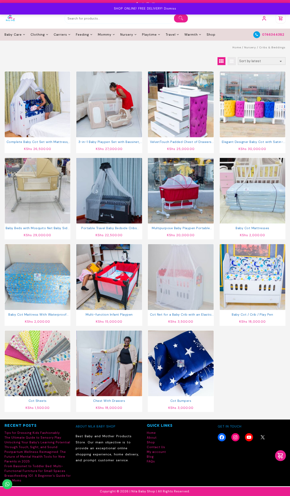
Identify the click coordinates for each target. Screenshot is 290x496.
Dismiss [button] (170, 8)
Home (236, 47)
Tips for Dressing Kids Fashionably (32, 433)
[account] (264, 18)
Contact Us (156, 447)
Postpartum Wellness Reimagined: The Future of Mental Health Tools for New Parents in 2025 (35, 456)
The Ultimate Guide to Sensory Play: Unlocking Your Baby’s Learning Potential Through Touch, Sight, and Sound (37, 442)
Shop (151, 442)
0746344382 (273, 34)
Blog (150, 457)
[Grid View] (221, 61)
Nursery (250, 47)
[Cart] (280, 18)
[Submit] (181, 18)
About (152, 438)
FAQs (151, 461)
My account (156, 452)
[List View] (232, 61)
